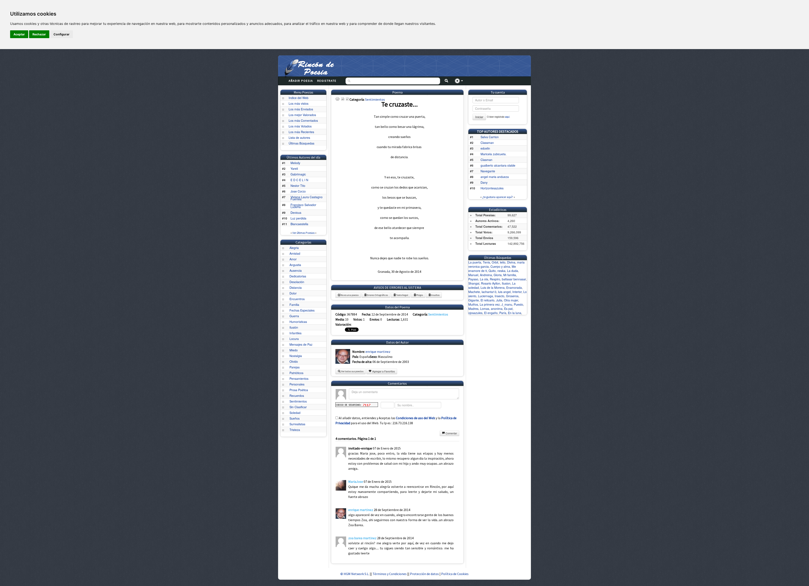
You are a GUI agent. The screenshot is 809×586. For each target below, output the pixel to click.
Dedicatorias (297, 276)
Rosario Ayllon (490, 283)
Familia (294, 304)
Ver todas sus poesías (352, 371)
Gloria (498, 275)
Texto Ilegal (402, 295)
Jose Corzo (298, 191)
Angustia (295, 265)
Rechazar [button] (39, 34)
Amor (293, 259)
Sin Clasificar (298, 407)
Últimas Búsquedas (301, 143)
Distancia (295, 287)
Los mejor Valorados (302, 115)
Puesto (518, 304)
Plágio (419, 295)
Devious (296, 212)
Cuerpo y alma (500, 266)
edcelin (485, 148)
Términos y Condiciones (389, 574)
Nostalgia (295, 356)
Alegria (294, 248)
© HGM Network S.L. (354, 574)
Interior (517, 292)
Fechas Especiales (302, 310)
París (502, 313)
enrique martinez (378, 351)
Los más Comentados (303, 120)
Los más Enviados (301, 109)
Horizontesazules (492, 188)
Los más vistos (298, 103)
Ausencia (295, 270)
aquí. (507, 116)
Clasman (486, 160)
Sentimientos (298, 401)
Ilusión (293, 327)
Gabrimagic (298, 174)
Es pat (508, 308)
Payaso (473, 279)
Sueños (294, 418)
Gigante (473, 300)
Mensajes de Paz (300, 344)
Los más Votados (300, 126)
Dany (484, 182)
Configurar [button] (62, 34)
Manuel (473, 275)
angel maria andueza (495, 177)
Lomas (484, 308)
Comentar (451, 433)
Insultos (435, 295)
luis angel (504, 292)
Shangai (473, 283)
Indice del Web (298, 98)
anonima (496, 308)
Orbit (495, 262)
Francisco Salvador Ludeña (303, 206)
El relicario (487, 300)
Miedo (293, 350)
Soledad (294, 413)
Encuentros (297, 299)
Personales (296, 384)
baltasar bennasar (514, 279)
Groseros (512, 296)
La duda (512, 271)
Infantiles (295, 333)
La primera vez (490, 304)
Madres (473, 308)
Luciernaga (485, 296)
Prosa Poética (298, 390)
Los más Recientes (301, 132)
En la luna (514, 313)
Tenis (486, 262)
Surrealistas (297, 424)
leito (502, 262)
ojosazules (475, 313)
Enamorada (514, 287)
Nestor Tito (298, 185)
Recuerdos (296, 395)
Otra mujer (511, 300)
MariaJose (355, 481)
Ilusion (506, 283)
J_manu (506, 304)
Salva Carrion (490, 137)
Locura (294, 339)
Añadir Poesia (301, 81)
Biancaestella (299, 224)
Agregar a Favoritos (383, 371)
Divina (511, 262)
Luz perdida (298, 218)
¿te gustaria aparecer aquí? (497, 197)
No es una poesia (350, 295)
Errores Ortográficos (377, 295)
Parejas (294, 367)
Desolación (296, 282)
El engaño (491, 313)
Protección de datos (424, 574)
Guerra (294, 316)
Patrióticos (296, 373)
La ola (484, 279)
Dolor (293, 293)
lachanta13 (489, 292)
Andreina (486, 275)
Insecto (499, 296)
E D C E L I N (299, 180)
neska (501, 271)
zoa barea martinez (362, 538)
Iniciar (479, 117)
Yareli (294, 168)
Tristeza (294, 430)
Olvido (293, 361)
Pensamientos (298, 378)
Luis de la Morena (493, 287)
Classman (487, 142)
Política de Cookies (455, 574)
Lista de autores (299, 137)
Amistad (294, 253)
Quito (492, 271)
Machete (474, 292)
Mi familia (509, 275)
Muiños (473, 304)
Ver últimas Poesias (303, 233)
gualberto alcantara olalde (498, 165)
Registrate (326, 81)
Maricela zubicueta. (493, 154)
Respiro (495, 279)
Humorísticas (298, 322)
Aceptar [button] (19, 34)
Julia (499, 300)
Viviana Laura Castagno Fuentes (307, 198)
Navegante (488, 171)
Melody (295, 163)
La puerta (474, 262)
